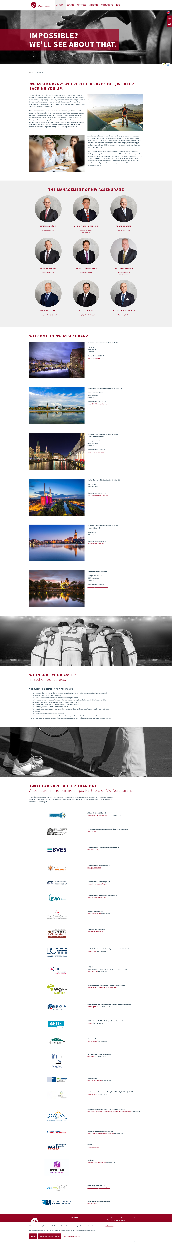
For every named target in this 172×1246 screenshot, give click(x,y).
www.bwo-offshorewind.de (96, 897)
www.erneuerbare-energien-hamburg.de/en (102, 987)
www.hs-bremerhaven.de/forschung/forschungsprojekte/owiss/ (109, 1112)
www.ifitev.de (91, 1057)
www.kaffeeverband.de (95, 931)
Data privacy (110, 1226)
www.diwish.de (92, 971)
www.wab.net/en (93, 1147)
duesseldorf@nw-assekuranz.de (98, 404)
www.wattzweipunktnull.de (96, 1162)
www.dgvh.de (91, 951)
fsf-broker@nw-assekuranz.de (97, 587)
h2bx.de (90, 1023)
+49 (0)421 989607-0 (117, 1220)
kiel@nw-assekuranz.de (95, 543)
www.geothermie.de (94, 868)
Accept (33, 1236)
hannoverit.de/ (92, 1041)
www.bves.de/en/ (93, 850)
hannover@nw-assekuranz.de (97, 495)
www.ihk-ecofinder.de (94, 1080)
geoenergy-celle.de (93, 1007)
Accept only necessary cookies (50, 1236)
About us (60, 5)
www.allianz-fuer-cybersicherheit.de (99, 815)
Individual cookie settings (72, 1236)
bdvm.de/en (91, 831)
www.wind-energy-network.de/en (98, 1188)
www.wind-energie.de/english (97, 884)
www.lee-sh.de (92, 1094)
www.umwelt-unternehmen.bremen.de (100, 1133)
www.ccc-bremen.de (94, 913)
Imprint (131, 1242)
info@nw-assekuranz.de (95, 358)
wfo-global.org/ (92, 1204)
